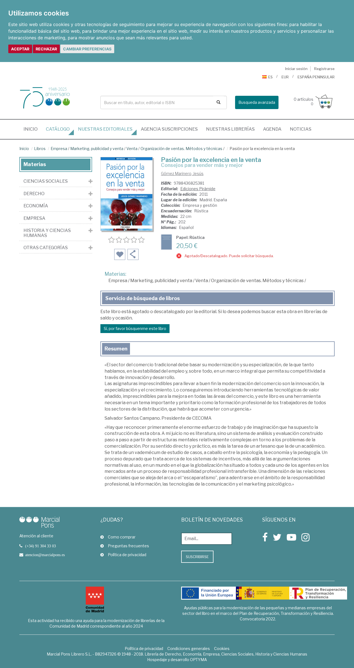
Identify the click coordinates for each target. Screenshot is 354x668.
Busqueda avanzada (256, 102)
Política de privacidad (127, 554)
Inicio (33, 129)
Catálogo (58, 129)
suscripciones (169, 129)
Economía (36, 205)
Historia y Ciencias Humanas (47, 233)
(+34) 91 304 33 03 (40, 546)
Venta (131, 148)
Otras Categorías (46, 247)
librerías (230, 129)
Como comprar (122, 537)
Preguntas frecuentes (128, 545)
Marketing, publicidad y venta (96, 148)
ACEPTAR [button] (20, 49)
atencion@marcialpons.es (45, 555)
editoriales (105, 129)
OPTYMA (198, 659)
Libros (40, 148)
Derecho (34, 193)
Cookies (222, 648)
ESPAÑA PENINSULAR (316, 77)
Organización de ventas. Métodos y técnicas (181, 148)
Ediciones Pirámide (197, 188)
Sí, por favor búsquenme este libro (135, 328)
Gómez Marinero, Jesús (182, 173)
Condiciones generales (188, 648)
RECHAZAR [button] (46, 49)
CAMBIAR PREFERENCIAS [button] (87, 49)
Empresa (59, 148)
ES (270, 77)
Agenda (272, 129)
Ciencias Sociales (46, 181)
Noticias (300, 129)
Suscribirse (197, 556)
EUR (285, 77)
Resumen (116, 349)
